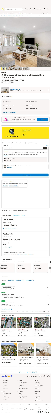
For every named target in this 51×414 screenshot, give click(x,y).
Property (6, 15)
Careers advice (5, 394)
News (17, 408)
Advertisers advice (6, 397)
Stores (4, 383)
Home (2, 15)
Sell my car (37, 388)
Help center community (39, 400)
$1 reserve (5, 386)
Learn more (22, 372)
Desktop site (2, 409)
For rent (16, 13)
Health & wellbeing (22, 397)
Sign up (44, 9)
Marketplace (5, 380)
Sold (19, 13)
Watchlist (35, 376)
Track (43, 119)
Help (36, 393)
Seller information (38, 399)
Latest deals (5, 382)
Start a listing (29, 376)
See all (47, 145)
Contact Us (47, 409)
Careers (13, 408)
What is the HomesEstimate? (9, 228)
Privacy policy (25, 409)
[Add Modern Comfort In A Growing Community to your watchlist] (32, 345)
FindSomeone (47, 404)
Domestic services (22, 394)
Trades (20, 393)
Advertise (21, 408)
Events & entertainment (23, 396)
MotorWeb (22, 404)
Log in (48, 9)
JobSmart (4, 396)
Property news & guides (23, 382)
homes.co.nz (14, 404)
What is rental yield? (7, 247)
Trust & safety (37, 396)
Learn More (9, 167)
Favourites (40, 376)
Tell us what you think (33, 372)
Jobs (4, 391)
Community (37, 391)
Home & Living (5, 388)
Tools (47, 13)
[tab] (5, 181)
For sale (11, 13)
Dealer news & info (38, 386)
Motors (36, 380)
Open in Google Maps (13, 185)
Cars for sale (37, 382)
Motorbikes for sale (38, 383)
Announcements (38, 394)
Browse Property (4, 13)
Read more (6, 155)
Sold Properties (21, 383)
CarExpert (30, 404)
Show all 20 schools (6, 309)
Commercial (29, 13)
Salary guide (5, 399)
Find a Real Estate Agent (23, 388)
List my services (22, 399)
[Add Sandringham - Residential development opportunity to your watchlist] (15, 345)
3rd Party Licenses (38, 397)
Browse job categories (7, 393)
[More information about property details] (11, 96)
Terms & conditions (32, 409)
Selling (42, 13)
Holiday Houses (38, 404)
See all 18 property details (9, 112)
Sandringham (16, 15)
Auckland (12, 15)
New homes (23, 13)
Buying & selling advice (39, 385)
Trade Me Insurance (4, 404)
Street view (5, 185)
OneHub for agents (22, 386)
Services (21, 391)
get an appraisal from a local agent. (26, 254)
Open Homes (21, 385)
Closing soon (5, 385)
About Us (8, 409)
